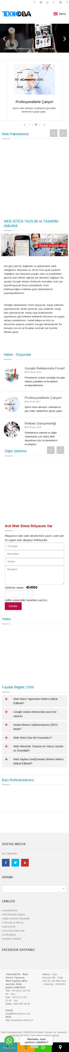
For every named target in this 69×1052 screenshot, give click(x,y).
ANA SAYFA (9, 926)
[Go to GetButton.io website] (9, 1048)
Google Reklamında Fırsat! (45, 368)
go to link (34, 38)
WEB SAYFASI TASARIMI (16, 918)
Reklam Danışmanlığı (40, 423)
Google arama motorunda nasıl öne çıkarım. (35, 714)
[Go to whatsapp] (9, 1040)
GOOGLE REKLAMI (14, 931)
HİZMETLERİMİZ (12, 939)
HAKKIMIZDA (10, 910)
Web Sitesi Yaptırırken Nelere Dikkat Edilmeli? (35, 701)
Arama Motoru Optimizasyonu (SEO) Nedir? (35, 727)
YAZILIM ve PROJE (13, 922)
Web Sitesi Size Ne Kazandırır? (32, 737)
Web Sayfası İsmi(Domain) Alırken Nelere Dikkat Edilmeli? (38, 761)
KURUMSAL (9, 935)
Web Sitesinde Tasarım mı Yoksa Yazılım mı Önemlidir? (38, 748)
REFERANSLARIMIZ (14, 914)
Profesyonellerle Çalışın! (43, 398)
